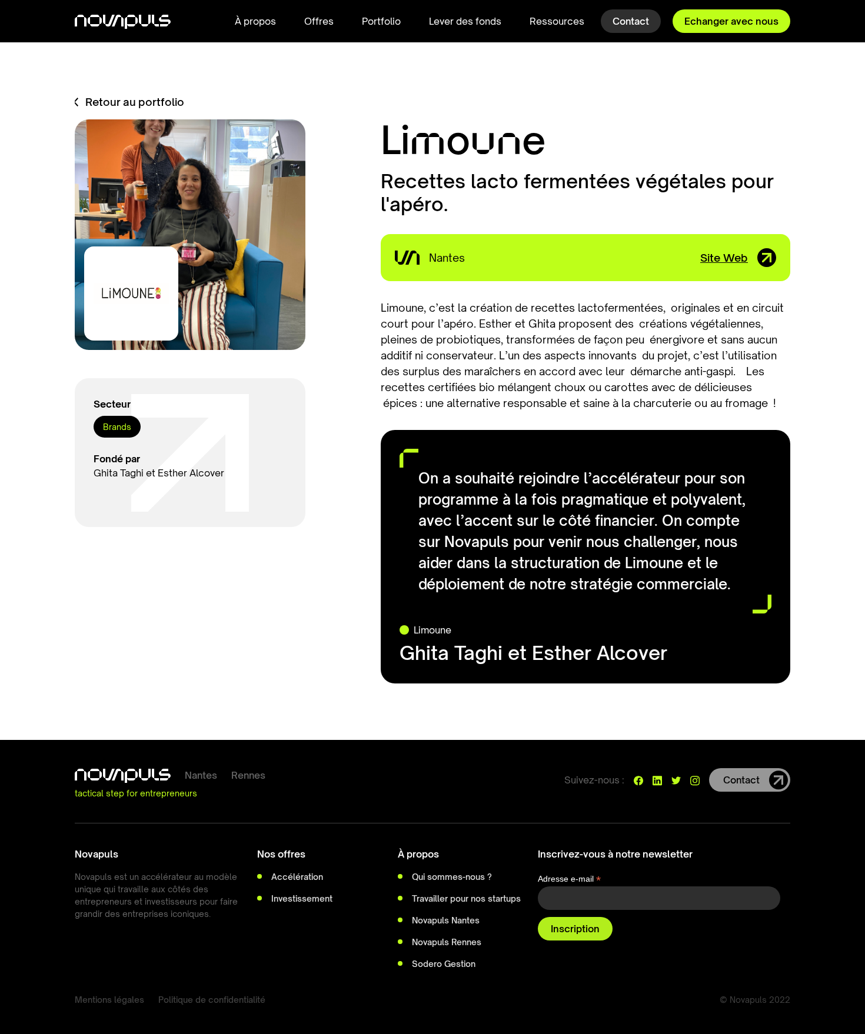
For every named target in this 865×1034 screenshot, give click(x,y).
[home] (123, 21)
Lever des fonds (465, 21)
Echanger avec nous (731, 21)
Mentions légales (109, 1000)
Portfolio (381, 21)
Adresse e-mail (569, 879)
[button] (255, 21)
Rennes (248, 775)
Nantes (201, 775)
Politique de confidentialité (211, 1000)
